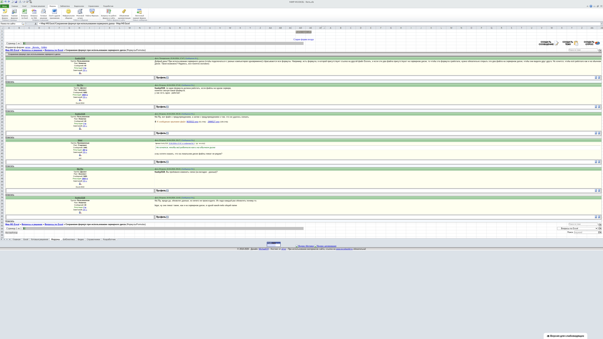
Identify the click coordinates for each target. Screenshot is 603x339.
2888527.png (213, 122)
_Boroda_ (36, 47)
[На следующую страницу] (9, 1)
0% (84, 70)
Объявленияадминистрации (124, 17)
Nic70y (80, 85)
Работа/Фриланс (92, 16)
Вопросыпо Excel (24, 17)
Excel (24, 6)
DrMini (44, 47)
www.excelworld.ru (344, 249)
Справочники (93, 6)
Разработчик (108, 6)
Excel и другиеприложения (54, 17)
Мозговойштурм (80, 17)
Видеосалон (79, 6)
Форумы (52, 6)
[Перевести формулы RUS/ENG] (30, 1)
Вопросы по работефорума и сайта (108, 17)
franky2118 (80, 58)
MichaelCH (264, 249)
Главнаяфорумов (14, 17)
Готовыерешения (43, 17)
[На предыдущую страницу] (5, 1)
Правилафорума (5, 17)
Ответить (9, 82)
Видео (81, 239)
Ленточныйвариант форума (139, 17)
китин (27, 47)
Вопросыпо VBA (34, 17)
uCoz (283, 249)
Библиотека (65, 6)
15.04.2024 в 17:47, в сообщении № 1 (181, 143)
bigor (80, 140)
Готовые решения (38, 6)
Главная (15, 6)
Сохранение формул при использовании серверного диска (95, 50)
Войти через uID (303, 32)
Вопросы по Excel (54, 50)
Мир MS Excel (12, 50)
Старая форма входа (303, 39)
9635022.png (192, 122)
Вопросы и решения (32, 50)
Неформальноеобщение (69, 17)
